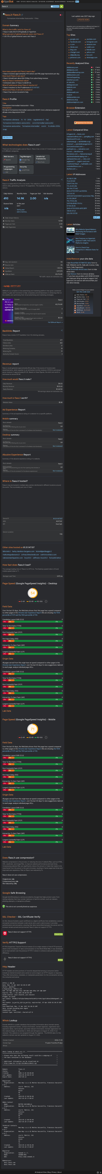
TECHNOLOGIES (70, 1)
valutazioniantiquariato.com (13, 558)
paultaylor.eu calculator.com (78, 149)
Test (61, 960)
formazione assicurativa (11, 126)
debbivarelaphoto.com (75, 102)
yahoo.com (91, 52)
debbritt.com (71, 87)
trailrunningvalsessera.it (11, 555)
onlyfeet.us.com (72, 80)
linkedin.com (91, 50)
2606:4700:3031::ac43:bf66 (77, 191)
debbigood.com (72, 85)
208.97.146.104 (72, 184)
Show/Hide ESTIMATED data (81, 263)
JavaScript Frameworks (41, 158)
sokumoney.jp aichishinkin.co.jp (78, 142)
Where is (15, 481)
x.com (72, 44)
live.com (89, 55)
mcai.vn (69, 95)
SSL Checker (21, 917)
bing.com (73, 50)
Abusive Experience (16, 454)
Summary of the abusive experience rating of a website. (21, 459)
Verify (14, 942)
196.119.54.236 (72, 201)
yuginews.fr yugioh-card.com (78, 161)
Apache (8, 160)
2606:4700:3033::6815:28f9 (77, 208)
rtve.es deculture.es (75, 152)
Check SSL (58, 934)
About (60, 1172)
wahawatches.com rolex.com (78, 159)
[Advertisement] (32, 54)
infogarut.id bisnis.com (76, 134)
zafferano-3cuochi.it (40, 558)
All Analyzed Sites (40, 1172)
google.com (74, 39)
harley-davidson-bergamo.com (23, 551)
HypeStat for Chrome (85, 123)
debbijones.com (72, 70)
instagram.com (92, 42)
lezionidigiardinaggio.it (44, 551)
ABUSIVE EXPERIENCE (60, 1)
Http (8, 966)
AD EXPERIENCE (50, 1)
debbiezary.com (72, 68)
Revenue (10, 364)
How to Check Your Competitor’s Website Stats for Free (87, 250)
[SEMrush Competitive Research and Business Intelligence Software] (11, 286)
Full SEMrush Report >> (55, 322)
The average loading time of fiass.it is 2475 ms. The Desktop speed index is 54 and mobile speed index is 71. (30, 570)
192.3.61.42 (71, 194)
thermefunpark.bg (73, 77)
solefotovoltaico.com (48, 555)
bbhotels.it (7, 551)
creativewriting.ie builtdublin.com (79, 164)
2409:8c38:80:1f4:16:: (74, 203)
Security (23, 167)
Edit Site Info (7, 138)
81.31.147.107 (34, 88)
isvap (5, 129)
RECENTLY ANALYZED (31, 1)
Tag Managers (25, 157)
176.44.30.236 (72, 186)
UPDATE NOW (83, 20)
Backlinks (11, 331)
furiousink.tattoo (55, 558)
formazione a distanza (11, 120)
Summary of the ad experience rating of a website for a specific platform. (27, 414)
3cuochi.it (27, 558)
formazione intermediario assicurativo (16, 123)
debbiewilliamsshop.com (75, 72)
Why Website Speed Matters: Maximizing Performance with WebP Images (86, 232)
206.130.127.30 (72, 213)
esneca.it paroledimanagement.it (79, 144)
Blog (49, 1172)
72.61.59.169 (71, 181)
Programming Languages (9, 168)
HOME (18, 1)
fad (47, 120)
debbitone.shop (72, 100)
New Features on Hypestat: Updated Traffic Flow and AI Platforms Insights (85, 241)
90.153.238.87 (72, 199)
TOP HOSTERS (41, 1)
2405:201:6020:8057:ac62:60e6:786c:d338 (82, 196)
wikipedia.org (74, 55)
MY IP (77, 1)
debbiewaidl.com (73, 92)
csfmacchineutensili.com (30, 555)
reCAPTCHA (25, 170)
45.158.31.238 (71, 179)
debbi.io (69, 90)
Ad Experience (13, 409)
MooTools (41, 162)
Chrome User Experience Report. (30, 613)
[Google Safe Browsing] (3, 906)
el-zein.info (71, 82)
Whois (9, 1020)
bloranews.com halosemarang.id (79, 154)
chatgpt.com (75, 52)
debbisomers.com (73, 75)
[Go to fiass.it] (22, 15)
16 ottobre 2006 (54, 126)
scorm (43, 126)
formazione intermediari (30, 126)
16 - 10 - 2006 (26, 120)
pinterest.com (75, 58)
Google (13, 893)
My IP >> (97, 217)
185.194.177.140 (72, 189)
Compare (56, 6)
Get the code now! (83, 292)
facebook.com (75, 42)
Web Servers (9, 157)
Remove (73, 274)
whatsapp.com (92, 58)
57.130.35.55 (71, 206)
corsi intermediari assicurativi (42, 123)
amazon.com (91, 44)
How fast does (16, 565)
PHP (7, 172)
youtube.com (91, 39)
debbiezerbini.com (73, 97)
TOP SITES (23, 1)
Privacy (54, 1172)
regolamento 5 (38, 120)
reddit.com (90, 47)
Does (18, 857)
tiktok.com (74, 47)
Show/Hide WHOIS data (79, 270)
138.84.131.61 (71, 211)
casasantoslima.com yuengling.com (80, 137)
